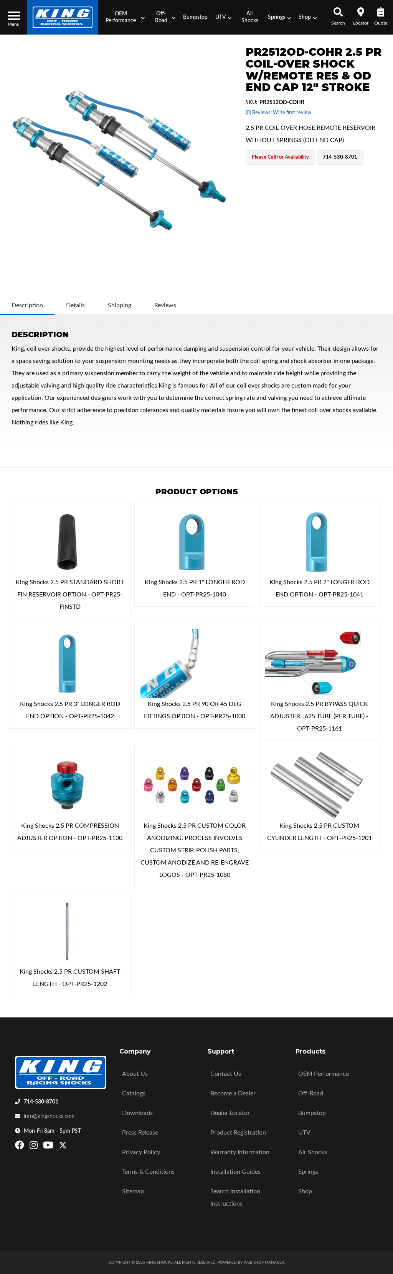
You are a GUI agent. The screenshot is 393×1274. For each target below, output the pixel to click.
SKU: (252, 102)
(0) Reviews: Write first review (278, 112)
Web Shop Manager (264, 1262)
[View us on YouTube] (49, 1147)
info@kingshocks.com (49, 1116)
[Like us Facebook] (20, 1147)
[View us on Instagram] (35, 1147)
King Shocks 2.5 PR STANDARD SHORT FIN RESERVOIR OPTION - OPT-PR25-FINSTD (70, 594)
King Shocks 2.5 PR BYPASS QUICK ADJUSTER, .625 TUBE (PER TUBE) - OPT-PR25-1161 (319, 716)
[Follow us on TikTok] (71, 1147)
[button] (123, 17)
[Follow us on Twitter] (63, 1147)
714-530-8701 (41, 1102)
